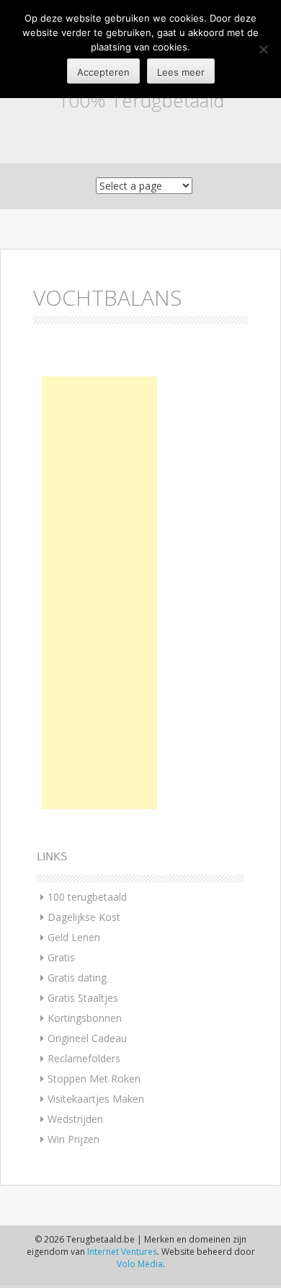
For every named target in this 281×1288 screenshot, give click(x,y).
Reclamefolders (84, 1058)
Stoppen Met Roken (94, 1078)
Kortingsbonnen (85, 1018)
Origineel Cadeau (87, 1038)
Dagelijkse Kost (84, 917)
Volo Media (140, 1264)
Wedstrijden (75, 1119)
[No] (263, 49)
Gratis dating (77, 977)
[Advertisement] (99, 592)
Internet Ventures (122, 1251)
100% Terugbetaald (141, 100)
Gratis (61, 957)
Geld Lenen (74, 937)
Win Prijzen (73, 1139)
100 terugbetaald (87, 897)
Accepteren (103, 72)
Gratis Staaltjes (83, 998)
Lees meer (181, 72)
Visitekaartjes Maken (96, 1099)
